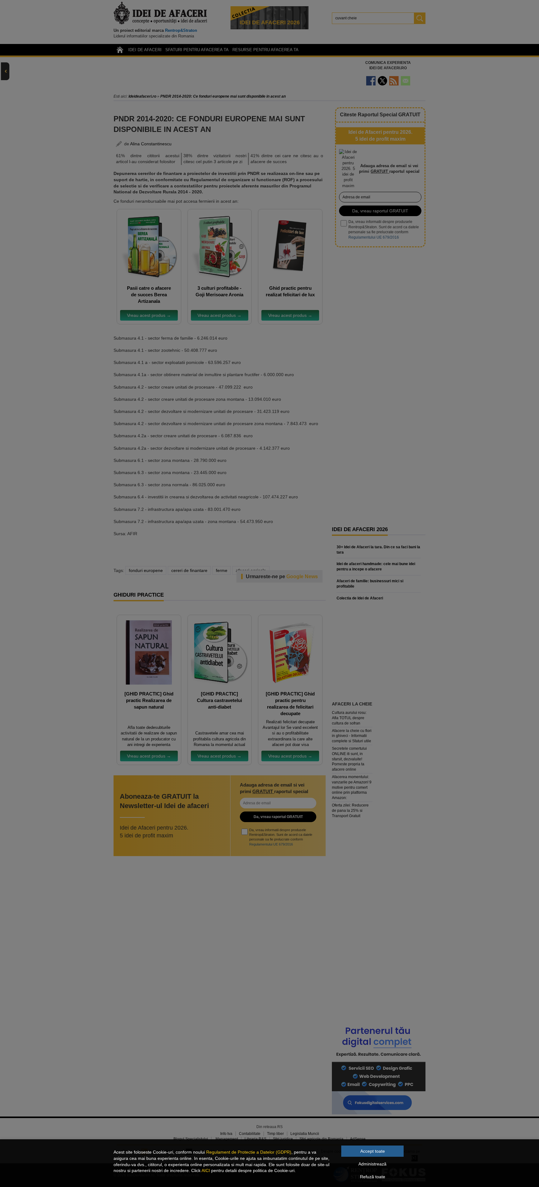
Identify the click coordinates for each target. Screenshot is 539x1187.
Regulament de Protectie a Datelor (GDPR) (248, 1152)
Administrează (372, 1163)
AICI (206, 1170)
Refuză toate (372, 1176)
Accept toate (372, 1151)
